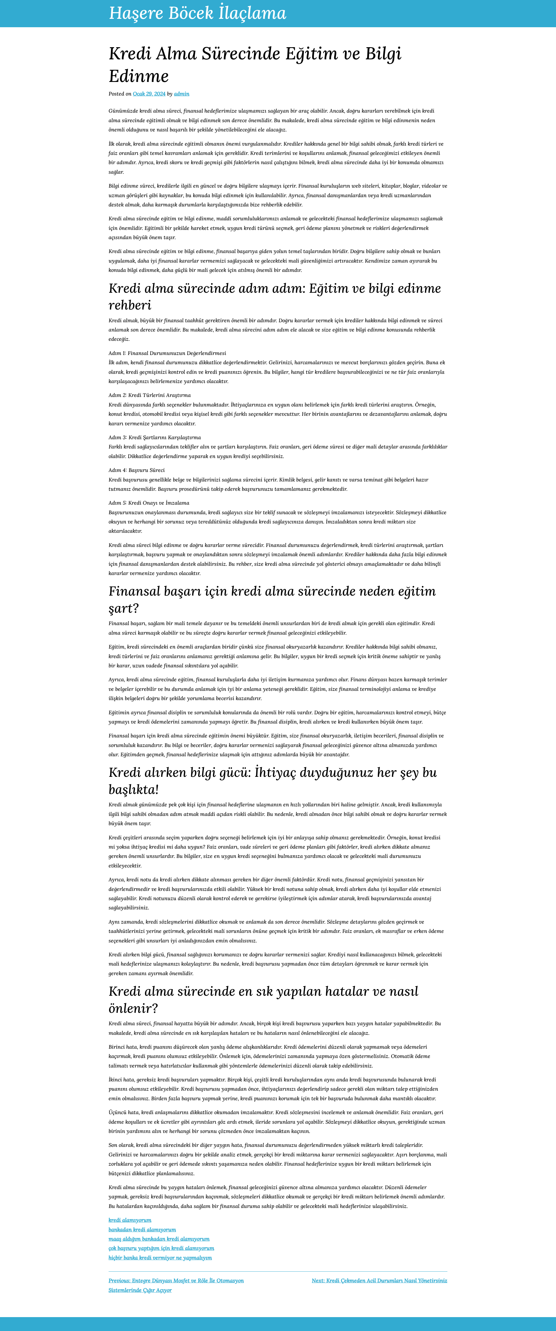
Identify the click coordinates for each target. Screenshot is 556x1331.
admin (181, 93)
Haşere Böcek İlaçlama (197, 12)
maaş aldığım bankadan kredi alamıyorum (159, 1238)
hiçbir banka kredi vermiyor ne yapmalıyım (160, 1257)
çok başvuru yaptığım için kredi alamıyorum (161, 1248)
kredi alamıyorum (130, 1220)
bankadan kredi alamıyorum (142, 1229)
